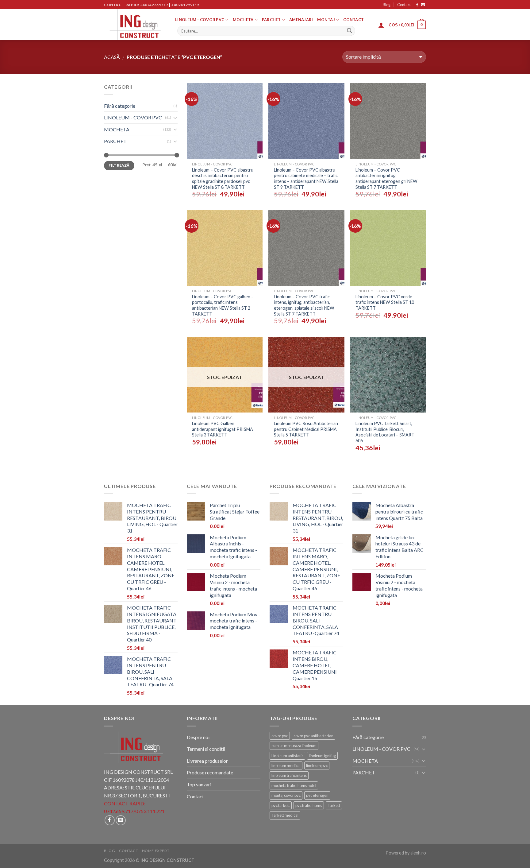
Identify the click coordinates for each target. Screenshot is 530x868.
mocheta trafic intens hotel (293, 785)
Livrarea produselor (207, 761)
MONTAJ (326, 19)
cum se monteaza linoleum (294, 745)
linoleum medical (286, 765)
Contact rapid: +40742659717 (136, 4)
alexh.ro (418, 852)
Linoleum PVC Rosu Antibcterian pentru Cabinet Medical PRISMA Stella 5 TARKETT (306, 429)
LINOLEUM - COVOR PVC (133, 117)
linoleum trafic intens (289, 775)
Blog (386, 4)
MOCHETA (243, 19)
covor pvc (279, 735)
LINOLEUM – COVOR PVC (199, 19)
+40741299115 (185, 4)
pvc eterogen (317, 795)
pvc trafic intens (308, 805)
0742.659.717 (118, 811)
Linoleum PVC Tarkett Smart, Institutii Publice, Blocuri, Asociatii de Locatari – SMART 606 (384, 432)
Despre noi (198, 737)
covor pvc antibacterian (313, 735)
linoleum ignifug (322, 755)
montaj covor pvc (286, 795)
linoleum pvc (317, 765)
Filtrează (119, 165)
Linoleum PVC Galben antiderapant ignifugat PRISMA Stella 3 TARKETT (222, 429)
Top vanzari (199, 784)
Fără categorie (119, 106)
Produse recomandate (210, 772)
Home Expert (156, 850)
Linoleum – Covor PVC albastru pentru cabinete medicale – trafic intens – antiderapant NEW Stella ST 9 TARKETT (306, 178)
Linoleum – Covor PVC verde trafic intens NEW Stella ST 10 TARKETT (384, 302)
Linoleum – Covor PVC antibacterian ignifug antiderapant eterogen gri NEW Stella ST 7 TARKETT (386, 178)
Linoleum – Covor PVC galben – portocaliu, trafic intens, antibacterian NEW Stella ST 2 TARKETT (223, 305)
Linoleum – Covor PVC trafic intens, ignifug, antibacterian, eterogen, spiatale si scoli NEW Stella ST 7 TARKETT (304, 305)
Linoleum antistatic (287, 755)
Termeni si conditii (206, 749)
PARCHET (271, 19)
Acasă (112, 57)
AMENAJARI (301, 19)
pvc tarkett (280, 805)
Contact (404, 4)
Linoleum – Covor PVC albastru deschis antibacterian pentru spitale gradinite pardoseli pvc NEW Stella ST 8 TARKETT (222, 178)
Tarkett (334, 805)
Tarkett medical (284, 815)
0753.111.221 (150, 811)
